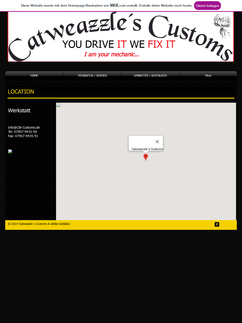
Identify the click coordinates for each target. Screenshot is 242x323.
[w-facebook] (10, 151)
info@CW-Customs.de (24, 127)
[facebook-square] (217, 224)
